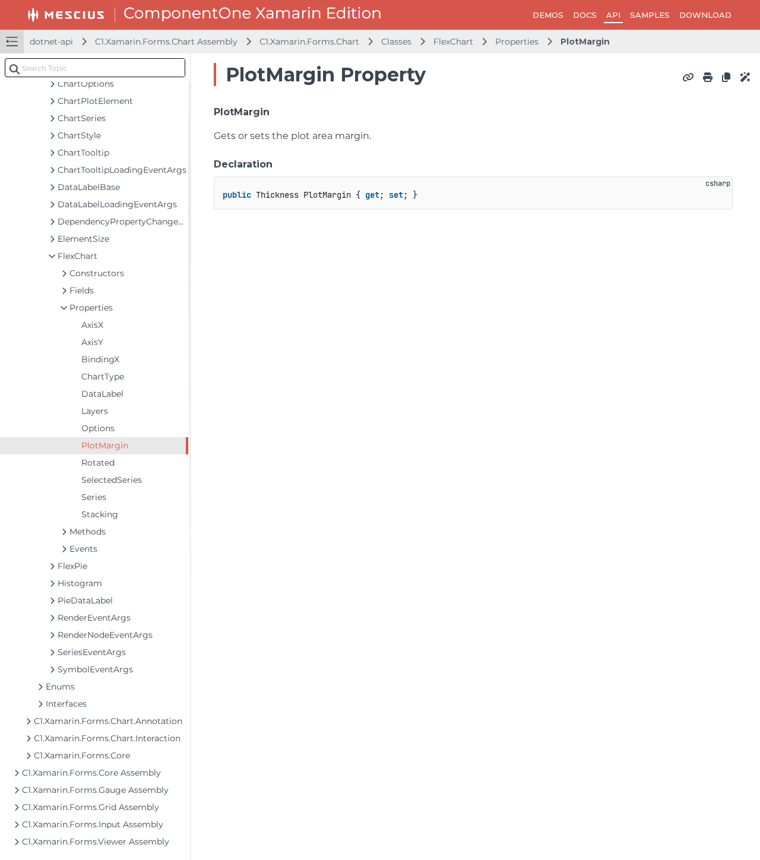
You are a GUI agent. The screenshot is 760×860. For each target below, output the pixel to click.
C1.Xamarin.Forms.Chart (309, 41)
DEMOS (548, 15)
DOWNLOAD (705, 15)
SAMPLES (650, 15)
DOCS (585, 15)
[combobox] (95, 67)
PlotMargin (585, 41)
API (613, 15)
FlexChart (453, 41)
